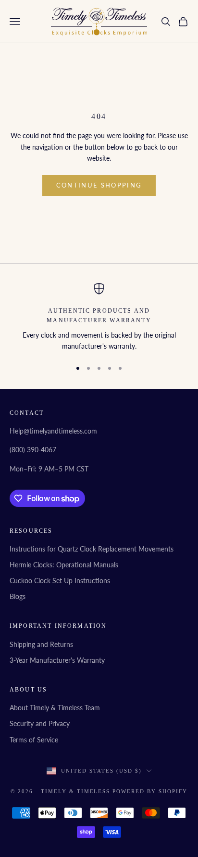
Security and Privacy (40, 723)
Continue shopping (99, 185)
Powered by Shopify (149, 791)
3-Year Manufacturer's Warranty (57, 660)
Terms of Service (34, 740)
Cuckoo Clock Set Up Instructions (60, 580)
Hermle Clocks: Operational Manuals (64, 565)
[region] (99, 317)
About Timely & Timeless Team (55, 708)
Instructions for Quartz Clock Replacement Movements (91, 549)
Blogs (17, 596)
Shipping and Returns (41, 644)
